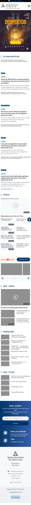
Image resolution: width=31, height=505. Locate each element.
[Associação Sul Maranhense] (15, 456)
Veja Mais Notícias (6, 189)
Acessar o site (23, 259)
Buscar (15, 423)
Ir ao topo (16, 497)
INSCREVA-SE (15, 42)
